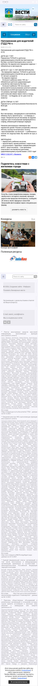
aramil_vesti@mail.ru (16, 314)
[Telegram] (36, 157)
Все (33, 219)
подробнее (26, 670)
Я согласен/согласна (19, 682)
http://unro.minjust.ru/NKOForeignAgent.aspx (16, 555)
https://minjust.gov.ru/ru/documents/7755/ (16, 412)
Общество (29, 35)
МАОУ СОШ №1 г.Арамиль (11, 154)
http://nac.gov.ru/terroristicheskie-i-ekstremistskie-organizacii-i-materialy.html (19, 594)
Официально (15, 35)
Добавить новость (19, 209)
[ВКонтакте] (33, 157)
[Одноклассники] (30, 157)
